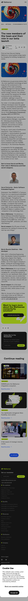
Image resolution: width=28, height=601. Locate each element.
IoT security (4, 528)
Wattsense (8, 24)
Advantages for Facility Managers (9, 506)
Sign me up (21, 476)
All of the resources (6, 516)
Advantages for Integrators (8, 510)
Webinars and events (6, 522)
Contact (3, 549)
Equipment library (5, 497)
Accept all (14, 592)
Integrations (4, 495)
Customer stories (5, 518)
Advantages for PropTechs (7, 508)
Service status (4, 530)
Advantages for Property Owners (9, 504)
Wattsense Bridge (5, 489)
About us (3, 547)
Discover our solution (13, 315)
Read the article (5, 389)
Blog (2, 24)
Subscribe (21, 345)
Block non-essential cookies (14, 586)
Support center (5, 524)
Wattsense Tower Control (7, 493)
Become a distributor (6, 537)
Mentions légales (4, 556)
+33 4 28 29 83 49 (11, 299)
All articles (14, 455)
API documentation (6, 526)
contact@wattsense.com (9, 297)
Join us (3, 545)
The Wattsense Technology (8, 487)
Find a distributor (5, 539)
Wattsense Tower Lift (6, 491)
